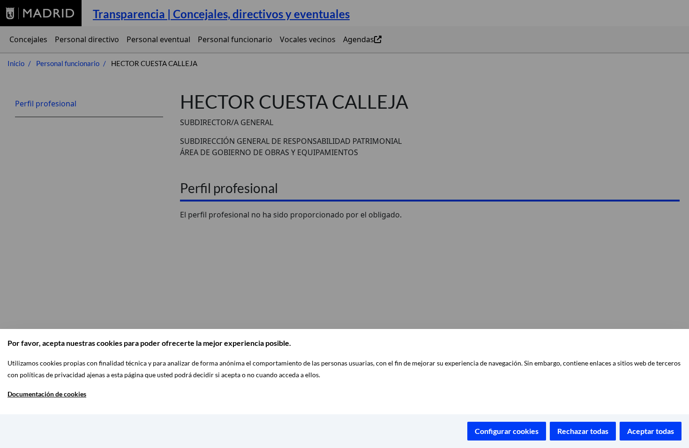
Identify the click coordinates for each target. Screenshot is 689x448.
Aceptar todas (650, 430)
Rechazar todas (582, 430)
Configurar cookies (507, 430)
